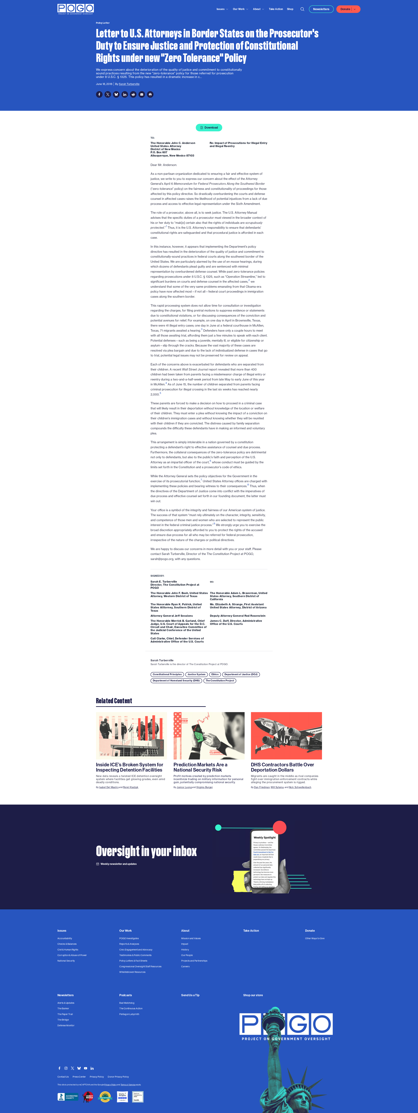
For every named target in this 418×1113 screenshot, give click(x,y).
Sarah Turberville (162, 660)
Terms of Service (128, 1085)
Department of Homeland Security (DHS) (176, 680)
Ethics (215, 674)
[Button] (302, 9)
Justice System (197, 674)
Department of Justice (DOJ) (241, 674)
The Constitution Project (220, 680)
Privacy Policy (110, 1085)
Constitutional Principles (167, 674)
